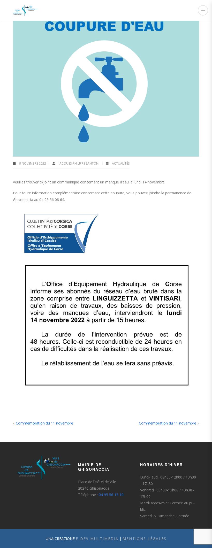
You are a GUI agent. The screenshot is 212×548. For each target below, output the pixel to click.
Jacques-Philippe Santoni (79, 163)
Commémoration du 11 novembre (44, 423)
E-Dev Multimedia (97, 538)
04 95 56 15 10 (111, 494)
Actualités (121, 163)
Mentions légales (144, 538)
